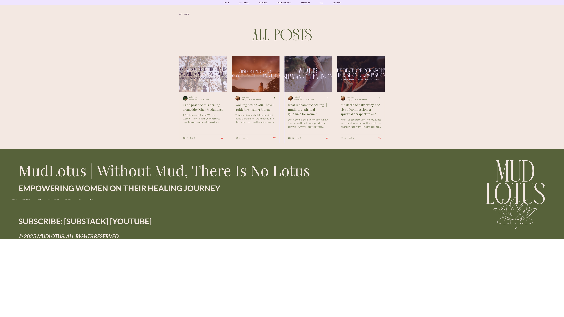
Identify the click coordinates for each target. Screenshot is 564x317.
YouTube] (132, 221)
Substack (86, 221)
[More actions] (223, 98)
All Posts (184, 14)
